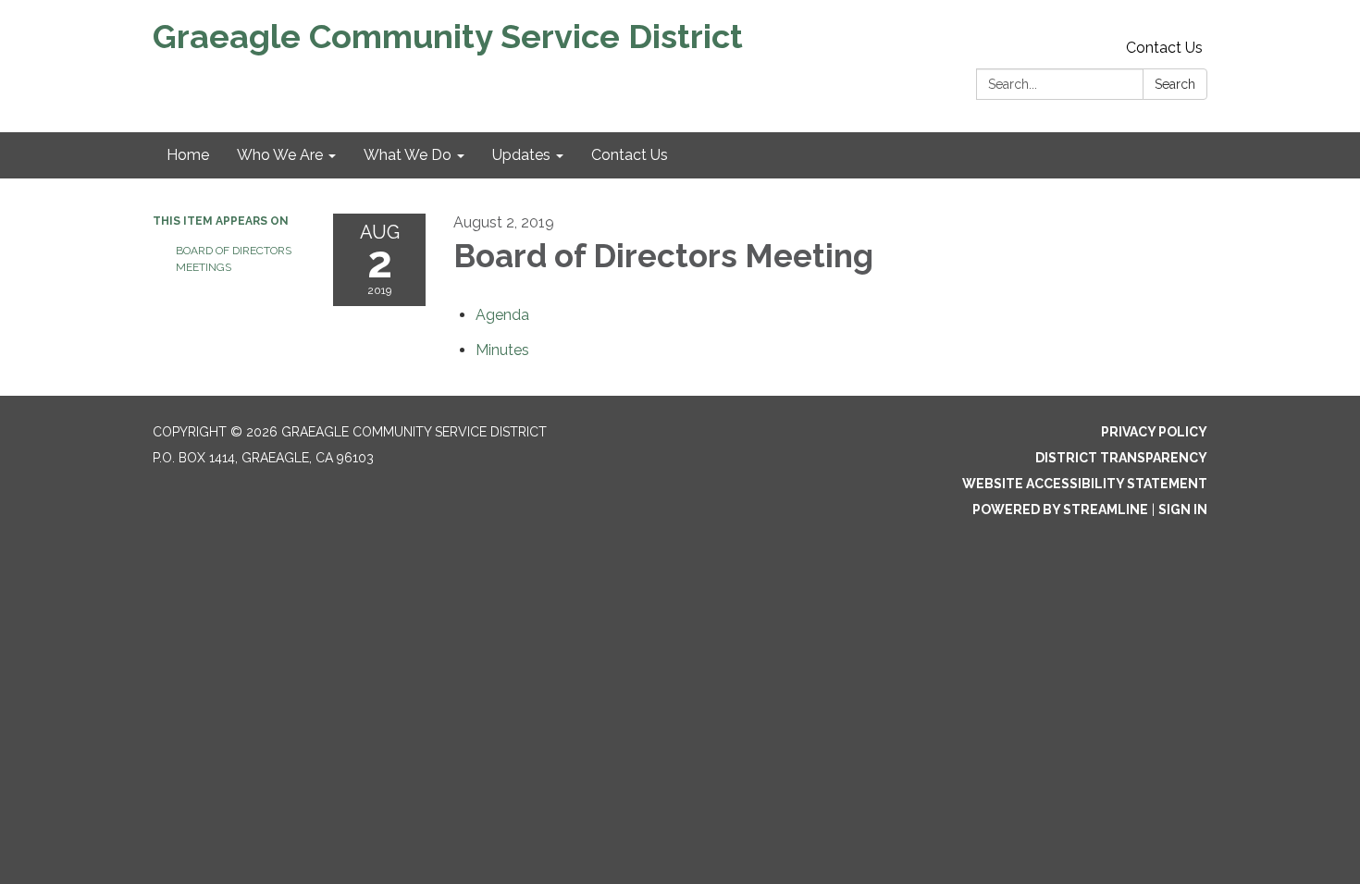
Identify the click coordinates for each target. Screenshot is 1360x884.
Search (1175, 84)
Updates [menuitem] (521, 155)
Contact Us (1164, 47)
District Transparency (1121, 457)
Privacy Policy (1154, 431)
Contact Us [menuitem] (629, 155)
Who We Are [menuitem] (280, 155)
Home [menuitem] (188, 155)
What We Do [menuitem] (407, 155)
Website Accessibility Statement (1084, 483)
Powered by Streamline (1060, 509)
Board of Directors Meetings (233, 259)
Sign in (1182, 509)
